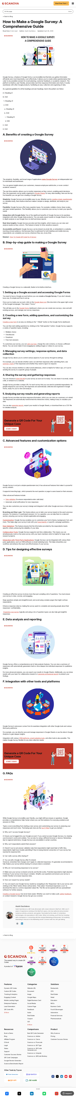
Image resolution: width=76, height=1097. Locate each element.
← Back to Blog (8, 16)
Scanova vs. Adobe (33, 1036)
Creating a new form (10, 322)
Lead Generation (9, 1006)
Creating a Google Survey (11, 894)
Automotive (54, 1012)
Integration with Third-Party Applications (18, 540)
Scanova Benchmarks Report (13, 1063)
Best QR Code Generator (35, 1033)
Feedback (30, 1009)
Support (6, 1051)
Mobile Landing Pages (11, 1000)
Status (6, 1048)
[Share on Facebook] (7, 1093)
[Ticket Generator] (12, 1074)
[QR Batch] (31, 1074)
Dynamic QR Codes (10, 988)
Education (54, 1000)
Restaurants (54, 988)
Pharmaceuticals (56, 1018)
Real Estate (31, 1015)
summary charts (8, 364)
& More (6, 1012)
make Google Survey (49, 179)
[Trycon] (18, 966)
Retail (52, 997)
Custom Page (31, 1006)
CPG (52, 991)
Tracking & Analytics (10, 994)
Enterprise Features (10, 1003)
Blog (5, 1036)
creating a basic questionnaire (62, 199)
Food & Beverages (57, 1009)
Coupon (30, 1018)
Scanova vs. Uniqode (34, 1053)
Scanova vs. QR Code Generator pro (34, 1049)
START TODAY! (11, 429)
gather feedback (65, 894)
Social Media (31, 1003)
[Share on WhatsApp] (44, 1093)
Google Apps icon (40, 302)
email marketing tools (37, 738)
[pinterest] (70, 1076)
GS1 (28, 1021)
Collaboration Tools (10, 532)
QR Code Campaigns (11, 1057)
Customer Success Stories (12, 1054)
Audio (29, 1012)
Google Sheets (40, 193)
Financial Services (56, 1015)
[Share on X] (19, 1093)
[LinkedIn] (22, 923)
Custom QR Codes (10, 991)
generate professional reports (48, 674)
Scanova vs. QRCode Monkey (37, 1056)
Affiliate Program (9, 1039)
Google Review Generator (12, 1060)
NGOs (52, 1003)
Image (29, 994)
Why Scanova (55, 1033)
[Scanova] (10, 3)
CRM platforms (24, 738)
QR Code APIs (8, 1009)
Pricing (53, 1036)
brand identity (42, 522)
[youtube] (66, 1076)
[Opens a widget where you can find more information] (67, 1093)
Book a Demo (8, 1033)
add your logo (32, 344)
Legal (6, 1045)
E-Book (6, 1042)
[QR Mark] (31, 1080)
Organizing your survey (11, 612)
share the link (20, 379)
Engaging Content (10, 997)
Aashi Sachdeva (30, 31)
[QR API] (12, 1080)
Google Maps (31, 997)
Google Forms (24, 308)
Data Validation (8, 526)
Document (30, 991)
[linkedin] (61, 1076)
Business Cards (56, 1006)
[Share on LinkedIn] (32, 1093)
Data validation (11, 499)
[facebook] (52, 1076)
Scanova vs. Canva (33, 1039)
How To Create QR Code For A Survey (23, 237)
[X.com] (57, 1076)
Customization (8, 520)
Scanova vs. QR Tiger (34, 1045)
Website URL (31, 988)
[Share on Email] (57, 1093)
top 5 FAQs (45, 828)
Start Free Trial (60, 3)
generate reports (17, 405)
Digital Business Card (34, 1000)
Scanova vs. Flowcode (34, 1042)
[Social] (17, 923)
